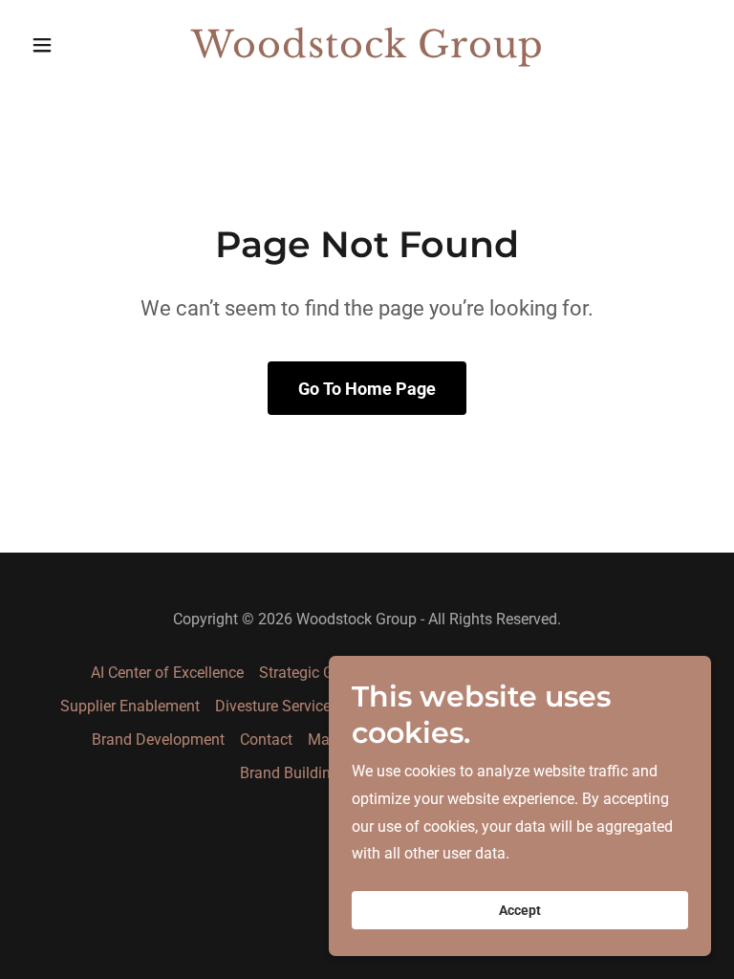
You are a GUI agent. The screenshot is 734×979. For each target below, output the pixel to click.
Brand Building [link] (289, 773)
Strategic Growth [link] (315, 673)
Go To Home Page (367, 389)
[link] (367, 52)
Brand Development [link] (158, 739)
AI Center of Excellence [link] (167, 673)
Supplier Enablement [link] (130, 706)
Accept (520, 910)
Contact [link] (266, 739)
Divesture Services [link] (276, 706)
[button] (74, 45)
